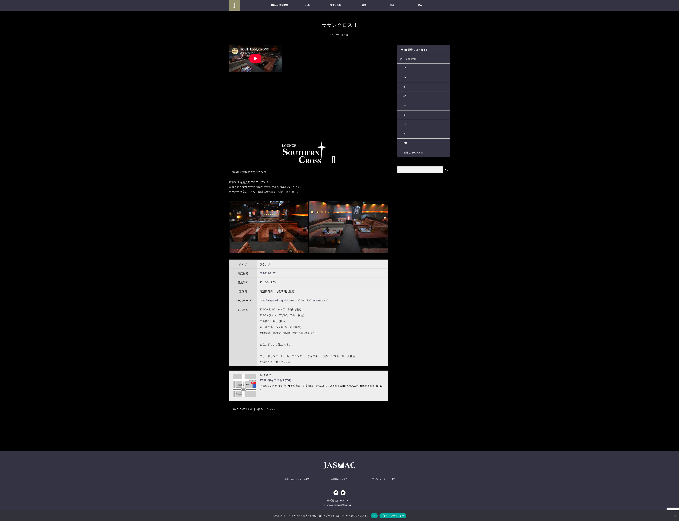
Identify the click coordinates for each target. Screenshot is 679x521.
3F (405, 87)
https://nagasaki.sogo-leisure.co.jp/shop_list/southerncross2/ (294, 300)
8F (405, 134)
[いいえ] (674, 515)
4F (405, 96)
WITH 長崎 (342, 35)
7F (405, 124)
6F (405, 115)
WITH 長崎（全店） (409, 59)
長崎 (392, 5)
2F (405, 77)
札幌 (307, 5)
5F (405, 105)
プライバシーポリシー (381, 479)
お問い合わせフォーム (295, 479)
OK (374, 515)
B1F (333, 35)
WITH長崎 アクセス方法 (275, 380)
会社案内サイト (338, 479)
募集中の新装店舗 (279, 5)
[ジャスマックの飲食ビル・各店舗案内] (234, 5)
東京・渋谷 (335, 5)
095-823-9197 (267, 273)
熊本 (420, 5)
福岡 (364, 5)
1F (405, 68)
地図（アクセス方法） (414, 152)
